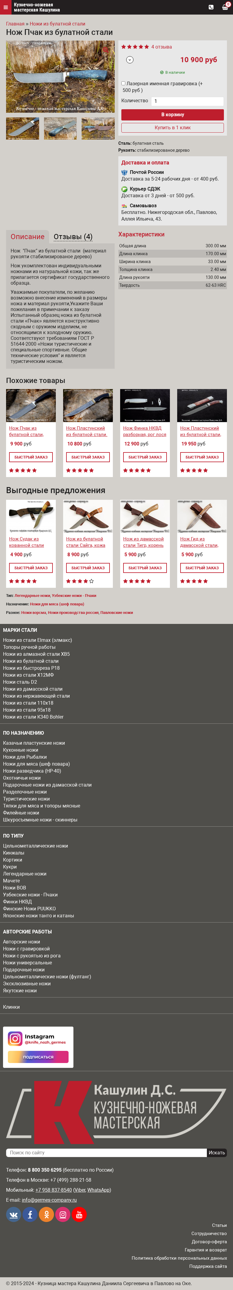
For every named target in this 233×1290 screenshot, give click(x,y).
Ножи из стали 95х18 (27, 710)
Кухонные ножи (20, 750)
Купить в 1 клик (173, 127)
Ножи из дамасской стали (32, 689)
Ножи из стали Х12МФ (28, 675)
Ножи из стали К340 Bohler (33, 717)
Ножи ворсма (33, 612)
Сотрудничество (209, 1233)
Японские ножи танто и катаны (38, 916)
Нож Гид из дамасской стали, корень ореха (199, 545)
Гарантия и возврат (206, 1250)
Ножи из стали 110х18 (28, 703)
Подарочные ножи (24, 970)
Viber (80, 1190)
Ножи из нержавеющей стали (36, 696)
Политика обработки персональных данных (179, 1258)
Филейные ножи (21, 813)
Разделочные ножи (25, 792)
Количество (134, 100)
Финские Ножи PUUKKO (29, 909)
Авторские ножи (21, 942)
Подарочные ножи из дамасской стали (47, 785)
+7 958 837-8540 (53, 1190)
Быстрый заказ (31, 457)
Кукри (10, 867)
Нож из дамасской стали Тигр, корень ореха (143, 545)
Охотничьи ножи (22, 778)
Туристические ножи (26, 799)
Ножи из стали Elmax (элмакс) (37, 640)
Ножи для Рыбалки (25, 757)
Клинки (11, 1007)
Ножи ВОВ (14, 888)
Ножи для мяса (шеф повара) (36, 764)
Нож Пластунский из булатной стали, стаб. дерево (200, 434)
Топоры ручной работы (29, 647)
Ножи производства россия (73, 612)
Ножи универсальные (27, 963)
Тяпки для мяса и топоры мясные (41, 806)
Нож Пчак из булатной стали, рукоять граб (26, 434)
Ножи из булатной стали (31, 661)
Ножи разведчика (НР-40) (32, 771)
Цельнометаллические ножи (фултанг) (47, 977)
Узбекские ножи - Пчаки (30, 895)
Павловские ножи (116, 612)
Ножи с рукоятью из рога (32, 956)
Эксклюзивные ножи (27, 984)
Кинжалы (13, 853)
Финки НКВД (17, 902)
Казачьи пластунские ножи (34, 743)
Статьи (219, 1225)
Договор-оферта (209, 1241)
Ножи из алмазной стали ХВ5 (36, 654)
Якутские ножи (20, 991)
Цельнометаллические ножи (35, 846)
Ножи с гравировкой (26, 949)
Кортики (12, 860)
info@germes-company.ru (49, 1200)
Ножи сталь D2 (20, 682)
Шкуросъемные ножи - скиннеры (40, 820)
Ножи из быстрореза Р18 (31, 668)
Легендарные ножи (24, 874)
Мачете (11, 881)
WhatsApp (98, 1190)
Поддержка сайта (208, 1266)
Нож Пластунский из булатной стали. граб (86, 434)
